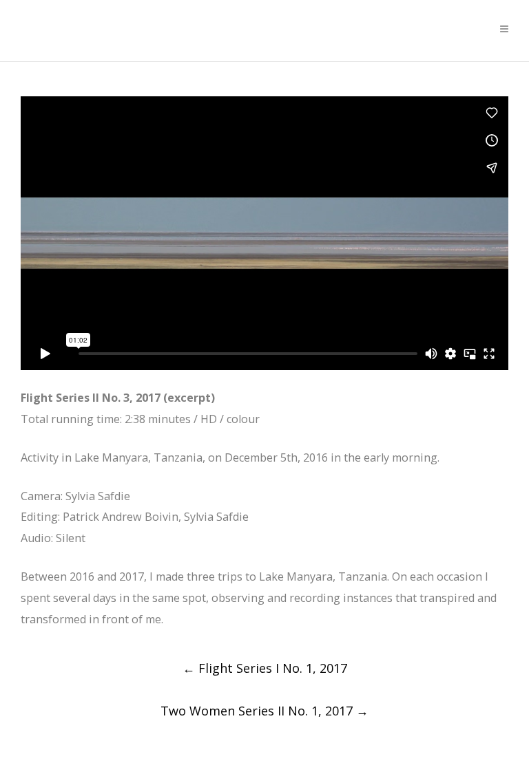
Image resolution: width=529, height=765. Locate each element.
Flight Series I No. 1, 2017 (265, 668)
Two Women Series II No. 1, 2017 (264, 710)
